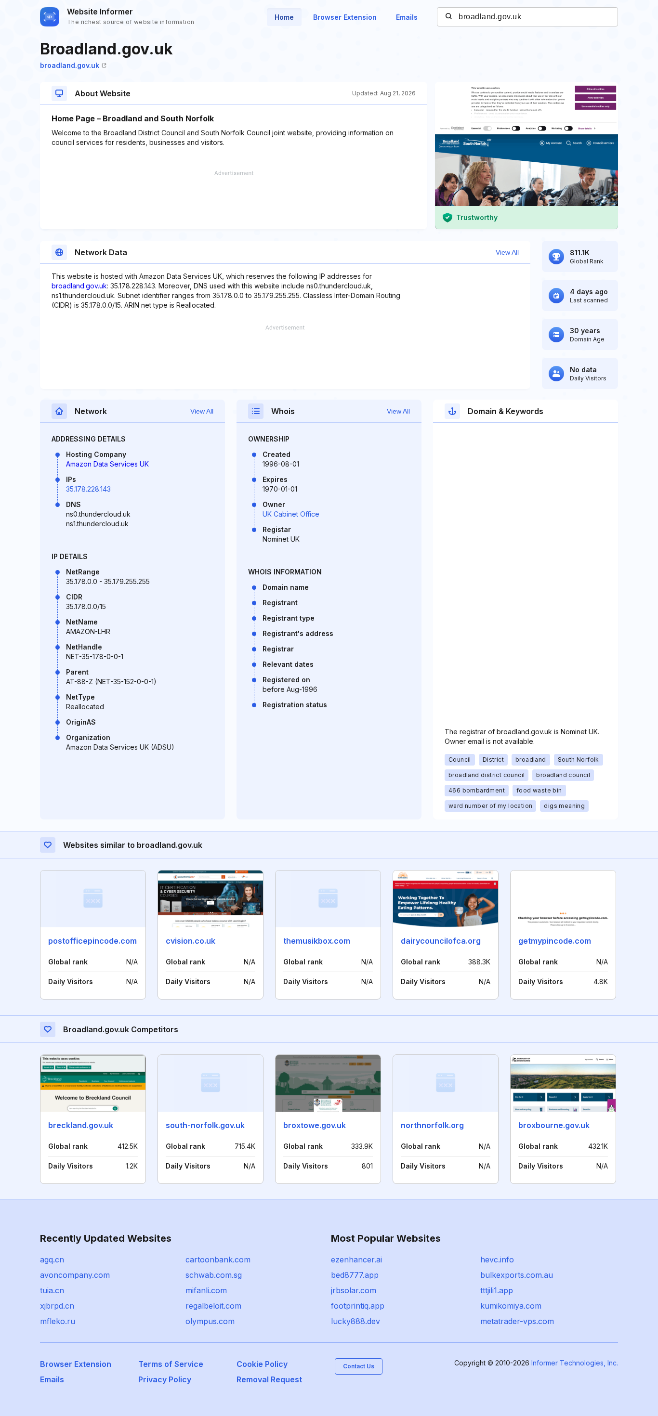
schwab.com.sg (213, 1275)
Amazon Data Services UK (107, 464)
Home (284, 17)
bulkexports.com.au (516, 1275)
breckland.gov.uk (80, 1125)
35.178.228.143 (88, 489)
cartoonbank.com (217, 1259)
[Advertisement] (234, 199)
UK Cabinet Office (291, 514)
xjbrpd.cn (57, 1306)
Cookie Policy (262, 1364)
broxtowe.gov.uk (314, 1125)
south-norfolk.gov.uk (205, 1125)
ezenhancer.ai (356, 1259)
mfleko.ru (57, 1321)
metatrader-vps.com (517, 1321)
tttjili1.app (496, 1290)
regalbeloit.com (213, 1306)
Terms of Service (170, 1364)
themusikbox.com (316, 941)
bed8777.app (355, 1275)
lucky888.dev (355, 1321)
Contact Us (358, 1366)
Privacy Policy (164, 1379)
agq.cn (52, 1259)
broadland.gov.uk (69, 65)
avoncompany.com (75, 1275)
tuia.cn (52, 1290)
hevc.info (497, 1259)
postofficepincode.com (92, 941)
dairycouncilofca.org (441, 941)
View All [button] (507, 252)
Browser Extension (345, 17)
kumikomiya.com (510, 1306)
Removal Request (269, 1379)
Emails (407, 17)
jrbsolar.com (353, 1290)
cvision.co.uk (190, 941)
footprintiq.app (357, 1306)
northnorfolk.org (432, 1125)
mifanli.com (206, 1290)
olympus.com (210, 1321)
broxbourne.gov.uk (554, 1125)
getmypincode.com (554, 941)
